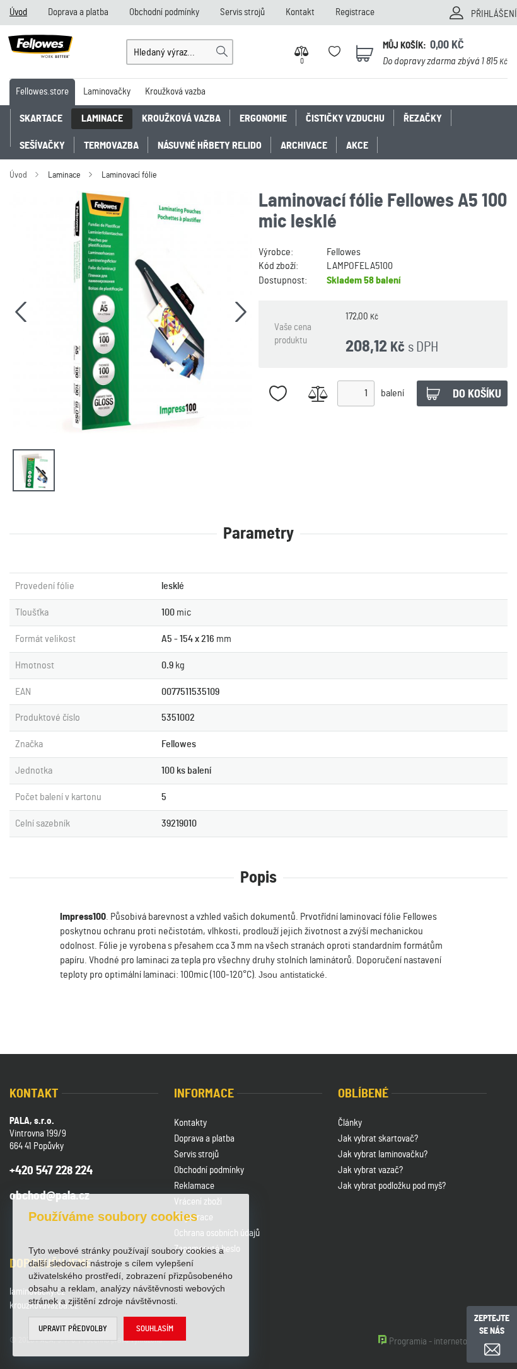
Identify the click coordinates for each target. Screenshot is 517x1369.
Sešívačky (42, 145)
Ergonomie (263, 118)
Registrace (355, 12)
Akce (357, 145)
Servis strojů (242, 12)
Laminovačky (107, 91)
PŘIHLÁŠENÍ (494, 14)
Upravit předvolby (72, 1329)
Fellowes (344, 252)
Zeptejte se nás (491, 1325)
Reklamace (194, 1186)
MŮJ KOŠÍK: (404, 45)
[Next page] (240, 312)
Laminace (102, 118)
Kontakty (190, 1123)
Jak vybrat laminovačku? (382, 1154)
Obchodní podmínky (164, 12)
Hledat (222, 52)
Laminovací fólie (129, 175)
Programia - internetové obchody (448, 1341)
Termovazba (111, 145)
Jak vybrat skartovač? (378, 1138)
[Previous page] (20, 312)
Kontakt (300, 12)
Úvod (18, 12)
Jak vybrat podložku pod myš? (392, 1186)
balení (392, 393)
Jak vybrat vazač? (370, 1170)
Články (350, 1123)
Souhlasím (154, 1329)
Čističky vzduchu (345, 118)
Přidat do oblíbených (278, 393)
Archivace (304, 145)
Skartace (41, 118)
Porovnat (318, 393)
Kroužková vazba (175, 91)
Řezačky (423, 118)
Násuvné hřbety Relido (210, 145)
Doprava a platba (78, 12)
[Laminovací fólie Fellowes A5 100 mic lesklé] (130, 312)
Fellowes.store (42, 91)
